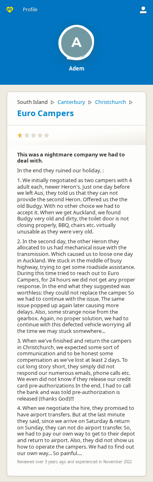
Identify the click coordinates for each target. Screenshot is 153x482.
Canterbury (71, 102)
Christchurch (110, 102)
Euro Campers (45, 113)
